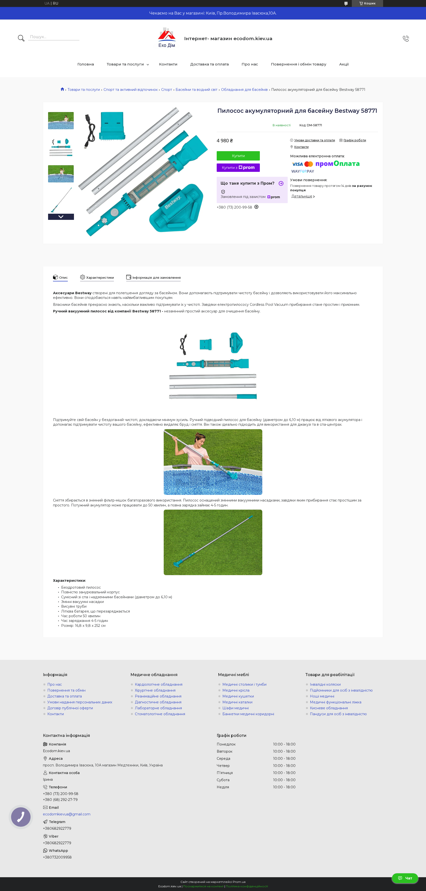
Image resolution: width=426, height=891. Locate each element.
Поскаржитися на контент (203, 886)
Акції (344, 64)
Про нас (250, 64)
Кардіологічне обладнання (158, 684)
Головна (85, 64)
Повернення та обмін (66, 690)
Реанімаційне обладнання (158, 696)
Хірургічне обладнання (155, 690)
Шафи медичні (235, 708)
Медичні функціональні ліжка (335, 702)
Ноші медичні (322, 696)
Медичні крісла (235, 690)
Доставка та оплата (209, 64)
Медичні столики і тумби (244, 684)
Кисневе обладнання (329, 708)
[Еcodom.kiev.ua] (166, 38)
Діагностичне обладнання (158, 702)
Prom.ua (239, 882)
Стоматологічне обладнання (160, 714)
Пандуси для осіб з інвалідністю (338, 714)
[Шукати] (21, 38)
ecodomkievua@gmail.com (66, 814)
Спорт (166, 89)
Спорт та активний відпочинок (131, 89)
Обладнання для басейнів (244, 89)
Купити (238, 156)
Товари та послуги (125, 64)
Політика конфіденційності (247, 886)
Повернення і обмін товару (298, 64)
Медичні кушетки (238, 696)
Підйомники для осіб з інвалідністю (341, 690)
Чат (408, 878)
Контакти (168, 64)
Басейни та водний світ (196, 89)
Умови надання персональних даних (79, 702)
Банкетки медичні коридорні (248, 714)
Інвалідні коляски (325, 684)
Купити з (229, 167)
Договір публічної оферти (70, 708)
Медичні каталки (237, 702)
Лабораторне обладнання (158, 708)
